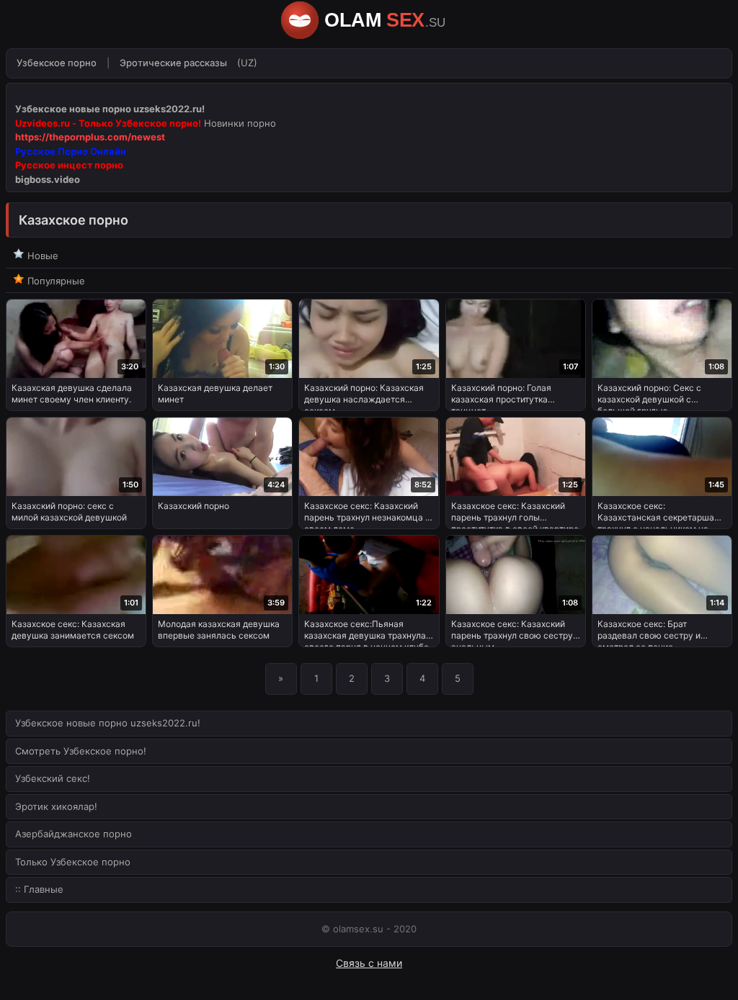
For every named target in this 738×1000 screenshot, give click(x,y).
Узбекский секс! (52, 778)
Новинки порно (240, 123)
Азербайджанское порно (73, 833)
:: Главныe (39, 889)
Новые (41, 255)
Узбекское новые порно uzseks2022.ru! (107, 723)
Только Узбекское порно (72, 862)
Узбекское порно (57, 62)
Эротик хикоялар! (56, 806)
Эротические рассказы (173, 62)
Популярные (55, 281)
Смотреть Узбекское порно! (80, 751)
